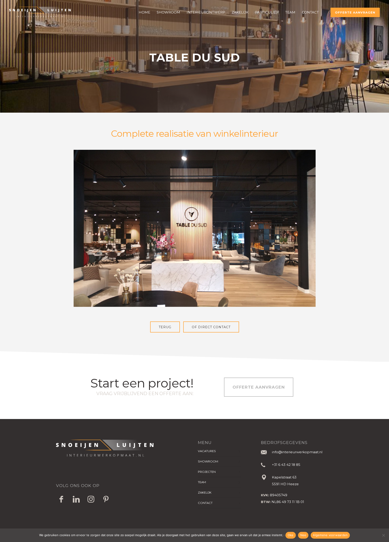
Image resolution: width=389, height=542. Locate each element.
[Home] (123, 448)
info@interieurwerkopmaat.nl (297, 452)
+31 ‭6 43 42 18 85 (286, 464)
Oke (291, 535)
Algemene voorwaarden (330, 535)
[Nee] (383, 535)
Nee (303, 535)
